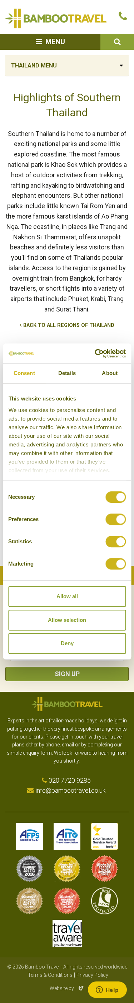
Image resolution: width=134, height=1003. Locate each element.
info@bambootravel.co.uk (70, 790)
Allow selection (67, 620)
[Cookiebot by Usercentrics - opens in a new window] (95, 353)
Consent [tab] (24, 373)
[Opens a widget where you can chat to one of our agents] (107, 990)
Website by (67, 988)
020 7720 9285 (70, 780)
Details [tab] (67, 373)
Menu (55, 41)
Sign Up (67, 674)
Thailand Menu (34, 65)
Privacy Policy (92, 975)
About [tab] (110, 373)
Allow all (67, 596)
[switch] (115, 519)
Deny (67, 643)
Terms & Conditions (50, 975)
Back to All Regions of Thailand (68, 325)
